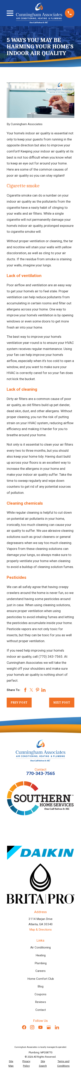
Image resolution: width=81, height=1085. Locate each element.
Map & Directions (40, 929)
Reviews (40, 1002)
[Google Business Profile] (49, 1027)
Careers (40, 971)
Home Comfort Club (40, 979)
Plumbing (41, 963)
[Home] (39, 13)
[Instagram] (32, 1027)
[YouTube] (40, 1027)
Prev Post (19, 702)
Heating (41, 955)
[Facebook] (24, 1027)
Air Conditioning (40, 947)
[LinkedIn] (57, 1027)
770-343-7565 (40, 773)
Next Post (61, 702)
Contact (40, 1010)
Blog (40, 986)
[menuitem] (11, 1063)
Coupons (40, 994)
